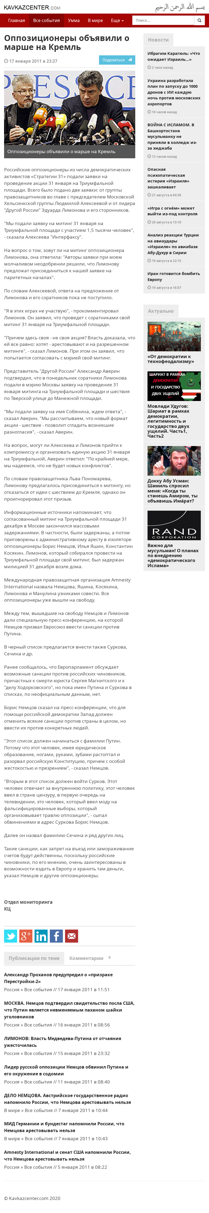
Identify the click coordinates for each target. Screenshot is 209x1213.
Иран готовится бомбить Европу (173, 280)
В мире (95, 20)
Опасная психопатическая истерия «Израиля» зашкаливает (168, 181)
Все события (46, 20)
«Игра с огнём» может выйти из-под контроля (172, 214)
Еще (116, 20)
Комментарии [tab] (89, 958)
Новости (158, 40)
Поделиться (115, 59)
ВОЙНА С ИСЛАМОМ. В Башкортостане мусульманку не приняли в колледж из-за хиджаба (172, 140)
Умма (74, 20)
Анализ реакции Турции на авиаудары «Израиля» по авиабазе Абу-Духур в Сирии (173, 247)
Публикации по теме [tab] (34, 958)
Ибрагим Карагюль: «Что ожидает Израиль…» (173, 60)
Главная (16, 20)
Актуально (161, 311)
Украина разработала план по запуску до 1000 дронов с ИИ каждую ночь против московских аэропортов (173, 96)
